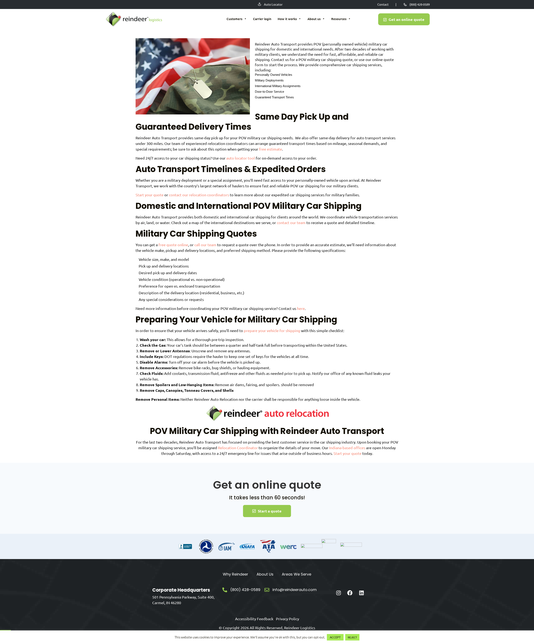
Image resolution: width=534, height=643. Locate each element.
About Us (265, 574)
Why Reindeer (235, 574)
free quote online (173, 244)
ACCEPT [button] (335, 637)
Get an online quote (406, 19)
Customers (234, 19)
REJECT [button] (352, 637)
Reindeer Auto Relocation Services (133, 19)
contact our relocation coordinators (199, 195)
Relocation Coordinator (238, 447)
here (301, 308)
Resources (338, 19)
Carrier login (262, 19)
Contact (383, 4)
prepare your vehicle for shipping (272, 330)
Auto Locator (273, 4)
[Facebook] (350, 592)
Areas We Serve (296, 574)
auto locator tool (240, 158)
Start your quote (150, 195)
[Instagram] (338, 592)
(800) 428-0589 (419, 4)
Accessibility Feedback (254, 618)
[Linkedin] (361, 592)
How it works (287, 19)
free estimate (270, 149)
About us (314, 19)
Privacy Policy (287, 618)
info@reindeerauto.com (294, 589)
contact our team (291, 222)
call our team (205, 244)
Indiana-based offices (347, 447)
